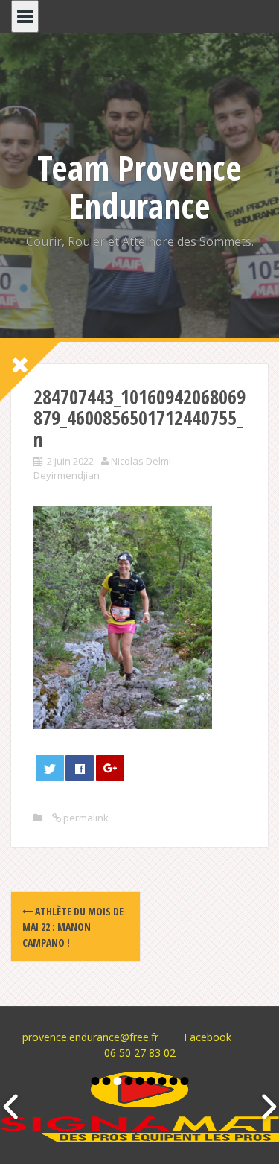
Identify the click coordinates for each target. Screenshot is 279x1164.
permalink (85, 817)
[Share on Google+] (110, 768)
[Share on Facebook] (79, 768)
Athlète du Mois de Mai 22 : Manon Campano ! (73, 927)
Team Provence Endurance (139, 186)
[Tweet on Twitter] (50, 768)
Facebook (207, 1037)
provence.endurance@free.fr (90, 1037)
